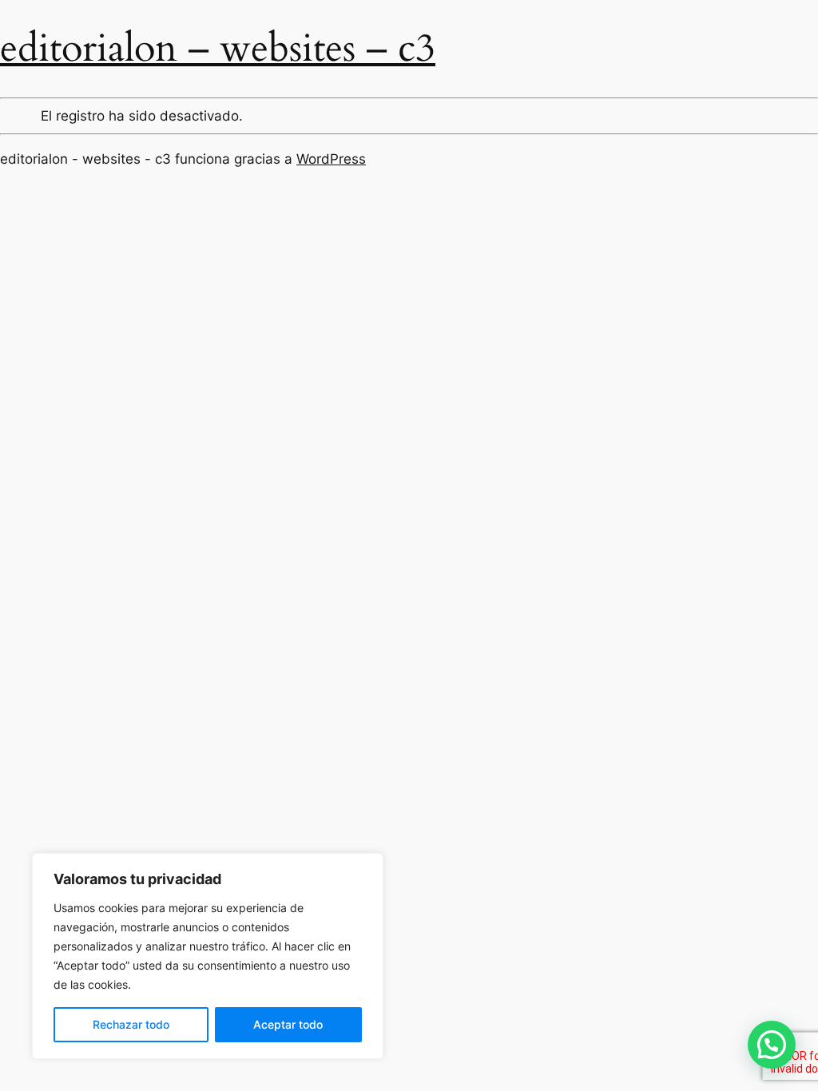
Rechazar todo (131, 1024)
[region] (207, 956)
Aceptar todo (288, 1024)
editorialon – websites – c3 (217, 48)
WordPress (331, 159)
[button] (772, 1045)
